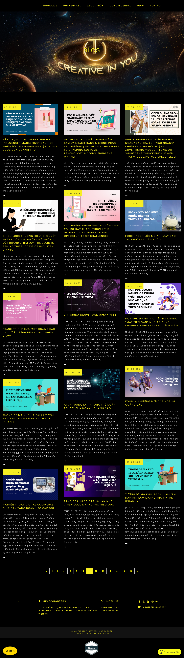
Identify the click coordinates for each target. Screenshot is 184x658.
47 (131, 571)
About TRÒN (95, 5)
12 (96, 571)
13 (103, 571)
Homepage (50, 5)
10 (83, 571)
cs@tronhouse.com (154, 607)
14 (110, 571)
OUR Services (72, 5)
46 (123, 571)
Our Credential (120, 5)
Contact (156, 5)
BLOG (140, 5)
